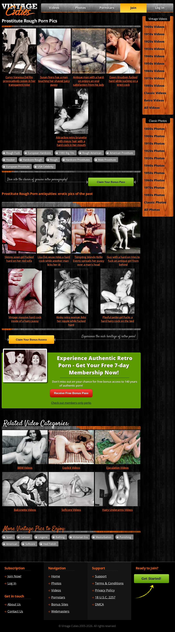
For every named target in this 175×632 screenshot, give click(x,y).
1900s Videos (154, 26)
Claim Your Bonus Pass (111, 182)
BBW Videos (24, 468)
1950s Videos (154, 63)
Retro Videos (154, 100)
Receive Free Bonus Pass (71, 393)
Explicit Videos (71, 468)
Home (55, 576)
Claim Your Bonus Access (31, 339)
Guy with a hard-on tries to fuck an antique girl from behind (123, 260)
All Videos (152, 107)
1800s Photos (154, 128)
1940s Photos (154, 165)
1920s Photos (154, 151)
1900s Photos (154, 136)
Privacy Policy (105, 590)
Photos (80, 8)
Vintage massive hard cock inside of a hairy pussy (25, 319)
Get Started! (151, 578)
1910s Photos (154, 143)
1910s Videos (154, 34)
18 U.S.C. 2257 (105, 597)
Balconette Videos (25, 510)
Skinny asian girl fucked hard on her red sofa (19, 259)
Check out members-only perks (71, 403)
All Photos (152, 209)
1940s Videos (154, 56)
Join (133, 8)
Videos (54, 8)
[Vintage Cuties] (19, 15)
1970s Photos (154, 187)
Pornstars (106, 8)
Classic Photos (155, 202)
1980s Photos (154, 195)
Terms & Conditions (109, 583)
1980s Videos (154, 85)
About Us (14, 604)
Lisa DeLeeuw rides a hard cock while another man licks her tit (54, 260)
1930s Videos (154, 49)
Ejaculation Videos (117, 468)
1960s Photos (154, 180)
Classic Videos (155, 93)
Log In (159, 8)
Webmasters (60, 611)
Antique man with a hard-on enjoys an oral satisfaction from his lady (88, 81)
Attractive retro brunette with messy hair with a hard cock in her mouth (71, 141)
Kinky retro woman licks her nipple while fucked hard (71, 321)
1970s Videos (154, 78)
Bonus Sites (59, 604)
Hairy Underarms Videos (117, 510)
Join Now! (14, 576)
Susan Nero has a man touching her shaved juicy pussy (54, 81)
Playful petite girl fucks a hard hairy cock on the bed (117, 319)
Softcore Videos (71, 510)
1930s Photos (154, 158)
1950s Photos (154, 173)
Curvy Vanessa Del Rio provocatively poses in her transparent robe (19, 81)
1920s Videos (154, 41)
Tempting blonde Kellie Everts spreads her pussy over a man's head (88, 260)
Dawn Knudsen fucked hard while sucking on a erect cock (123, 81)
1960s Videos (154, 71)
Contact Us (15, 611)
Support (100, 576)
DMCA (99, 604)
